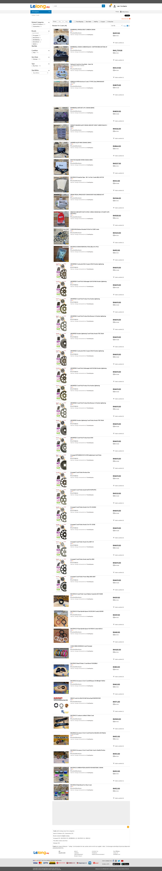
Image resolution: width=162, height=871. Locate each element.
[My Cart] (110, 6)
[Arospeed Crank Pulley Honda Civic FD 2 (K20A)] (61, 514)
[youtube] (122, 861)
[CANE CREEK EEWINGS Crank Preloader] (61, 653)
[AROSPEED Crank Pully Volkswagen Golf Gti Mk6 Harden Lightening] (61, 289)
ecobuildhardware (76, 33)
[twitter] (119, 861)
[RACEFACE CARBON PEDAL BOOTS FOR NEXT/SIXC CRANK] (61, 775)
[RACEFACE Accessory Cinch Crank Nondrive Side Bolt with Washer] (61, 740)
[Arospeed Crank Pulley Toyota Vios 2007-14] (61, 549)
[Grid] (129, 26)
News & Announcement (98, 854)
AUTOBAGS (75, 267)
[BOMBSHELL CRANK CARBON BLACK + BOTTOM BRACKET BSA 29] (61, 54)
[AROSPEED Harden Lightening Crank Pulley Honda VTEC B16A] (61, 341)
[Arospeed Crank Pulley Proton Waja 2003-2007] (61, 584)
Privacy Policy (78, 856)
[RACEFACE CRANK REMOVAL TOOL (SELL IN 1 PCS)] (61, 254)
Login (118, 6)
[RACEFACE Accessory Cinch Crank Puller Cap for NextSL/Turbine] (61, 757)
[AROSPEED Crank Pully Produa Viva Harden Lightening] (61, 306)
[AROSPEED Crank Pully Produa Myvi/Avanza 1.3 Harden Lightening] (61, 323)
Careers (76, 853)
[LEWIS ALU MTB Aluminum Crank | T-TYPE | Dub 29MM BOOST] (61, 89)
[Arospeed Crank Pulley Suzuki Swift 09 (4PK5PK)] (61, 497)
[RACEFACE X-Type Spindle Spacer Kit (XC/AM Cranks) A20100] (61, 619)
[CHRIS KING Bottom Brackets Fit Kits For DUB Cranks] (61, 237)
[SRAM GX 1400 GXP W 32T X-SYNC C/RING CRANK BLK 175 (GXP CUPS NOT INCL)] (61, 219)
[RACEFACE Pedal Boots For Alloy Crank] (61, 792)
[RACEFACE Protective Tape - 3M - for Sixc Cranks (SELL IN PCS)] (61, 185)
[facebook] (113, 861)
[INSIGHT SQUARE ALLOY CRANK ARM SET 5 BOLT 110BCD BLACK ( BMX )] (61, 132)
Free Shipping (79, 21)
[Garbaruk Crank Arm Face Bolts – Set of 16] (61, 72)
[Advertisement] (83, 102)
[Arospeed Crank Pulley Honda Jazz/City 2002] (61, 566)
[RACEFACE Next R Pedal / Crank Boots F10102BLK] (61, 671)
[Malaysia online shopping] (40, 7)
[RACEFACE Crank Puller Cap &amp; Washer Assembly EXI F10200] (61, 601)
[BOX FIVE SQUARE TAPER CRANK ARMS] (61, 167)
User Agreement (78, 854)
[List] (127, 26)
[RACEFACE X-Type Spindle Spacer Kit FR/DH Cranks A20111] (61, 636)
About (76, 851)
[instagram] (116, 861)
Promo (117, 11)
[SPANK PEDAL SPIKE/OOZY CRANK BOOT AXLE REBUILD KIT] (61, 202)
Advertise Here (125, 18)
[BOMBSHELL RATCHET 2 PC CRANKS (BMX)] (61, 115)
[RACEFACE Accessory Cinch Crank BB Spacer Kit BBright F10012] (61, 688)
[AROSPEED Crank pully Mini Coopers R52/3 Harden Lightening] (61, 271)
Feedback (94, 853)
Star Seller (88, 21)
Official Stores (125, 12)
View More (34, 46)
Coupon (103, 21)
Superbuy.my (116, 854)
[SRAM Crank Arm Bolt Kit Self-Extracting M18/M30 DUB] (61, 705)
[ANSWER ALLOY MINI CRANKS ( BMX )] (61, 150)
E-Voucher (110, 21)
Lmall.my (115, 853)
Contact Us (95, 851)
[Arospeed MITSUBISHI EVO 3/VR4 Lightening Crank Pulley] (61, 462)
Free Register (123, 6)
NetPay (96, 21)
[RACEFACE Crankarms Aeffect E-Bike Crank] (61, 723)
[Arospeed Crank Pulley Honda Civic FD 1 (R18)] (61, 532)
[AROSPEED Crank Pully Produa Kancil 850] (61, 445)
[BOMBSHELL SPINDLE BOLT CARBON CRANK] (61, 37)
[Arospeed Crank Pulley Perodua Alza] (61, 480)
